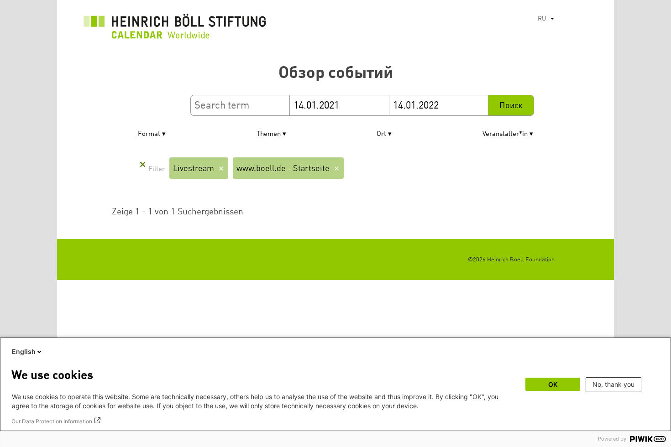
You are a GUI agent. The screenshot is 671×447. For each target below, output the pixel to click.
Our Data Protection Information (51, 421)
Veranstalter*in (505, 134)
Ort (381, 134)
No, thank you (613, 384)
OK (552, 384)
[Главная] (175, 29)
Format (149, 134)
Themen (269, 134)
